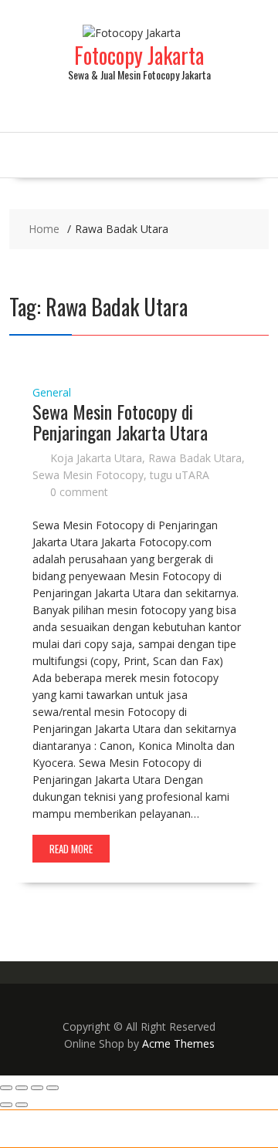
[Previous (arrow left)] (6, 1104)
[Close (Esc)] (52, 1088)
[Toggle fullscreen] (21, 1088)
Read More (71, 848)
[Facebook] (255, 1128)
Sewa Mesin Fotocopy (88, 475)
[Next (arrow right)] (21, 1104)
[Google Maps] (208, 1128)
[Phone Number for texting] (69, 1128)
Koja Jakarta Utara (96, 458)
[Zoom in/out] (6, 1088)
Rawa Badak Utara (195, 458)
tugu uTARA (179, 475)
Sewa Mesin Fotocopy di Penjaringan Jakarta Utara (120, 421)
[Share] (37, 1088)
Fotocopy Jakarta (139, 55)
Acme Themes (178, 1043)
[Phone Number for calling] (23, 1128)
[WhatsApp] (116, 1128)
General (51, 392)
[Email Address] (162, 1128)
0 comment (79, 492)
